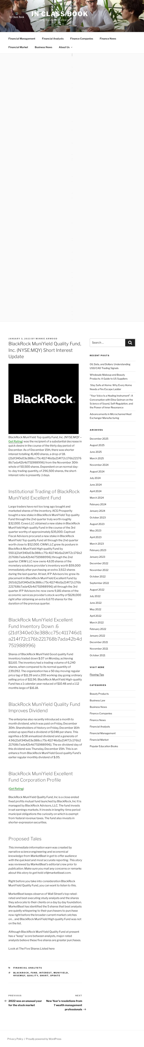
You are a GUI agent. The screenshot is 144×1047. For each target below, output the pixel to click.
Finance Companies (81, 38)
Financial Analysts (53, 38)
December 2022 (99, 563)
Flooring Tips (97, 674)
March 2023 (97, 543)
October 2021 (97, 655)
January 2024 (97, 510)
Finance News (108, 38)
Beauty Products (99, 693)
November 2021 (99, 648)
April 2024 (96, 491)
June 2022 (96, 602)
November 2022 (99, 569)
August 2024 (97, 471)
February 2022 (98, 628)
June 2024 (96, 484)
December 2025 (99, 438)
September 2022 (99, 582)
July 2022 (95, 596)
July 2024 (95, 477)
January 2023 (97, 556)
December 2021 (99, 642)
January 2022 (97, 635)
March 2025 (97, 458)
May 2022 (95, 609)
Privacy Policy (15, 1038)
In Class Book (59, 14)
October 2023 (98, 517)
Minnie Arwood (46, 338)
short (44, 975)
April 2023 (96, 537)
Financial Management (21, 38)
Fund (34, 973)
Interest (45, 973)
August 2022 (97, 589)
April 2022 (95, 615)
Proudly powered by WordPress (43, 1038)
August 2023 (97, 523)
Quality (32, 975)
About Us (64, 47)
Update (55, 975)
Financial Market (18, 47)
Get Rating (15, 441)
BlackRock (21, 973)
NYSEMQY (19, 975)
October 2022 (98, 576)
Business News (43, 47)
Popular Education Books (104, 746)
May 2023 (95, 530)
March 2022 (97, 622)
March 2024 (97, 497)
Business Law (97, 700)
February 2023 (98, 550)
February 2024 (98, 504)
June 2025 (96, 451)
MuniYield (61, 973)
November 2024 (99, 464)
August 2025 (97, 445)
